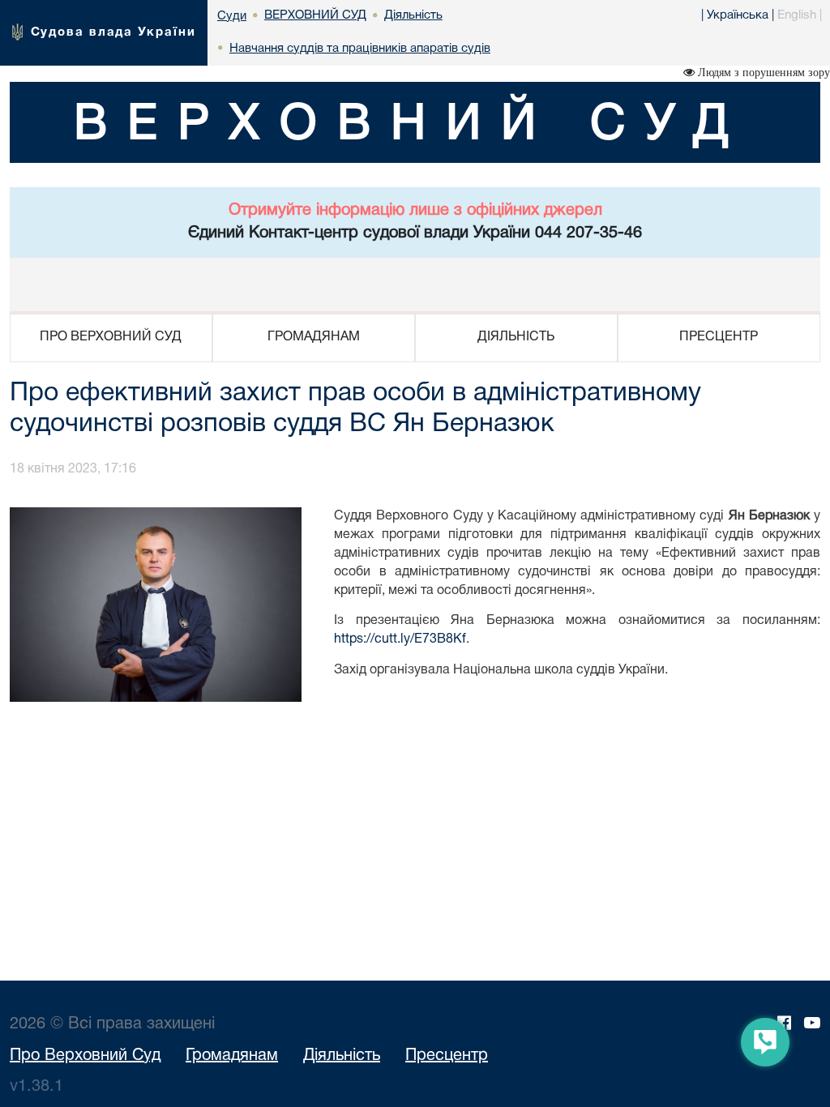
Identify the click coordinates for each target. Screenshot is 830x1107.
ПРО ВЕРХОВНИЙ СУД (111, 337)
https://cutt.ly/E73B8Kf (400, 639)
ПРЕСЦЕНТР (718, 337)
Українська (737, 15)
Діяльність (341, 1056)
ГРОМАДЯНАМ (313, 337)
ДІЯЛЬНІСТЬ (515, 337)
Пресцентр (446, 1056)
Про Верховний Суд (85, 1056)
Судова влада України (113, 32)
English (796, 15)
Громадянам (232, 1056)
